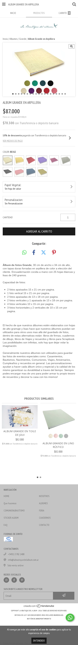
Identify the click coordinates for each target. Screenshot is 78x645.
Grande (22, 38)
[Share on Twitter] (43, 252)
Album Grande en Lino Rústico (58, 445)
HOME (6, 496)
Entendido (39, 640)
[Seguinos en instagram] (6, 580)
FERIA (41, 510)
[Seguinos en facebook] (14, 580)
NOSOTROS (44, 496)
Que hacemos (10, 503)
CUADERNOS (45, 517)
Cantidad (8, 217)
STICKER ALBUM (11, 517)
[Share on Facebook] (34, 252)
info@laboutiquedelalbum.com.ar (23, 559)
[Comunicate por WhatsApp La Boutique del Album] (70, 618)
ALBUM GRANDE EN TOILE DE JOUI (19, 432)
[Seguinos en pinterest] (22, 580)
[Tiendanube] (39, 607)
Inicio (5, 38)
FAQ (5, 525)
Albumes (13, 38)
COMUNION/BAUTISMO (14, 510)
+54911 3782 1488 (16, 554)
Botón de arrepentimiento (39, 619)
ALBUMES (43, 503)
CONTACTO (44, 525)
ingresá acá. (59, 615)
